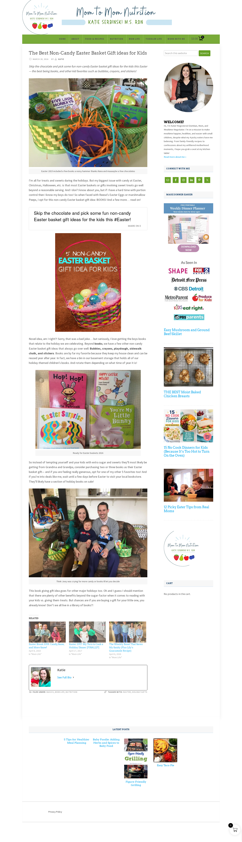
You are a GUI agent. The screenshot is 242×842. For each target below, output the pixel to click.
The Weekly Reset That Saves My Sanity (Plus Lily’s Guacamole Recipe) (126, 647)
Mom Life (60, 692)
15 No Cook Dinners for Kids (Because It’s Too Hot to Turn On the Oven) (186, 451)
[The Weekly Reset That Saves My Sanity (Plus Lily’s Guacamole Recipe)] (127, 632)
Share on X (134, 225)
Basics (50, 692)
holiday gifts (139, 692)
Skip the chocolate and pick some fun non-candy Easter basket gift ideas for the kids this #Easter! (82, 216)
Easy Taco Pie (165, 765)
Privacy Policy (55, 811)
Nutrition (71, 692)
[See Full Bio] (73, 677)
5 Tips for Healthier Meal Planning (76, 741)
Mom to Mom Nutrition (117, 15)
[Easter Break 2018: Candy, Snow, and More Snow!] (47, 632)
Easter (127, 692)
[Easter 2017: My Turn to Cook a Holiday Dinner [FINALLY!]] (87, 632)
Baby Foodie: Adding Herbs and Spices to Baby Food (106, 742)
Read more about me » (175, 156)
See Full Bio (64, 677)
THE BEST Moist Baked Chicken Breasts (182, 394)
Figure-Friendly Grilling (136, 783)
